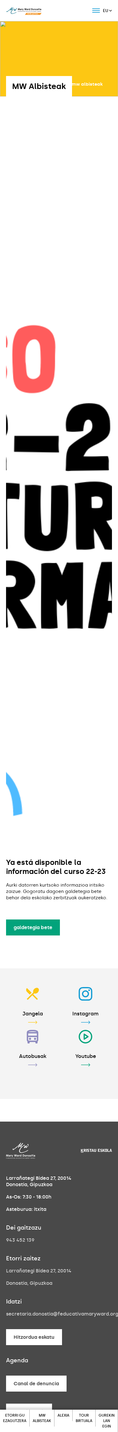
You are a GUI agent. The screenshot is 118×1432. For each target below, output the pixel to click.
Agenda (17, 1360)
